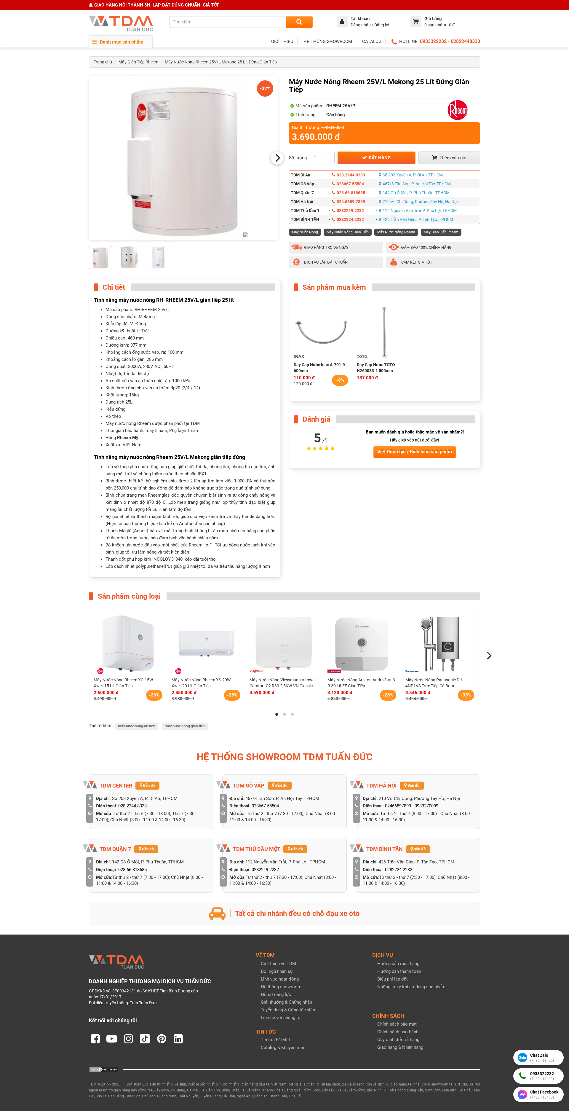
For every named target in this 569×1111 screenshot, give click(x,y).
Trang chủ (103, 62)
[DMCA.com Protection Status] (104, 1069)
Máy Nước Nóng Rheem (396, 232)
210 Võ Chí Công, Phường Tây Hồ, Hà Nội (420, 201)
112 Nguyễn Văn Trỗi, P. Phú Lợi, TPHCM (420, 210)
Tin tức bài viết (275, 1040)
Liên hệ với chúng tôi (281, 1017)
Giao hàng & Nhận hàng (400, 1047)
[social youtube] (112, 1038)
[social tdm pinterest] (161, 1038)
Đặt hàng (379, 157)
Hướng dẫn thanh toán (399, 971)
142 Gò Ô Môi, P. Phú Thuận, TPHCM (416, 192)
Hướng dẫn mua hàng (398, 963)
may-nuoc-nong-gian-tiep (185, 726)
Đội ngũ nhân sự (277, 971)
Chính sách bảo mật (397, 1024)
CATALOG (371, 41)
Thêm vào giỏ (452, 157)
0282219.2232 (350, 210)
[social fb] (95, 1038)
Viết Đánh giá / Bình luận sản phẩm (414, 452)
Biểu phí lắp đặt (392, 979)
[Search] (299, 22)
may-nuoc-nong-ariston (136, 726)
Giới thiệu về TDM (278, 963)
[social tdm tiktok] (145, 1038)
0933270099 (426, 806)
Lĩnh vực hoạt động (280, 979)
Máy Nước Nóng (305, 232)
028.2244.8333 (351, 175)
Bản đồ (148, 785)
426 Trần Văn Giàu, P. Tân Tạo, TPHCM (418, 219)
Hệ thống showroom (281, 986)
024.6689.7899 (351, 201)
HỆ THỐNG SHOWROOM (327, 41)
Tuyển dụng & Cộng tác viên (288, 1010)
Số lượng (298, 157)
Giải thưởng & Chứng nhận (286, 1002)
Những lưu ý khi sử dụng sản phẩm (411, 986)
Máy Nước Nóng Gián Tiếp (348, 232)
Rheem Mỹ (127, 437)
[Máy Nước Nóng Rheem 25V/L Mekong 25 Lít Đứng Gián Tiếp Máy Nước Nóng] (183, 158)
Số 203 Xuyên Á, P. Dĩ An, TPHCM (413, 175)
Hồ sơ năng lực (276, 994)
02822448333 (465, 41)
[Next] (277, 158)
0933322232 (433, 41)
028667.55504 (350, 183)
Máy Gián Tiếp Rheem (138, 62)
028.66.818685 (351, 192)
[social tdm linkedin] (178, 1038)
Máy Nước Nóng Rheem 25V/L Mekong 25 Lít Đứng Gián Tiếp (221, 62)
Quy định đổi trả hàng (398, 1039)
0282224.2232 (350, 219)
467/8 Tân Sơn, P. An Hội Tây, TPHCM (417, 183)
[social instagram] (128, 1038)
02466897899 (398, 806)
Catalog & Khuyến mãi (282, 1047)
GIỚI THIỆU (282, 41)
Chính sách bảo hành (397, 1032)
